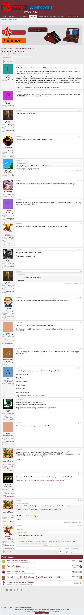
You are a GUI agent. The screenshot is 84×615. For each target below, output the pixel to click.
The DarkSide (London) (8, 469)
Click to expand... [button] (49, 545)
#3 (81, 110)
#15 (81, 399)
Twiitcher (76, 561)
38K (36, 578)
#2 (81, 91)
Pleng (77, 578)
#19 (81, 500)
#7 (81, 200)
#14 (81, 368)
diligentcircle (76, 572)
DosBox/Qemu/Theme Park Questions (20, 582)
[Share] (79, 65)
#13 (81, 349)
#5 (81, 160)
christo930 (9, 562)
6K (33, 584)
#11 (81, 297)
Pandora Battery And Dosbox (17, 560)
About (4, 16)
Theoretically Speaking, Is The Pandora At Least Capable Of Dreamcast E (33, 577)
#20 (81, 526)
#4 (81, 136)
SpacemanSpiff (10, 578)
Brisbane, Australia (9, 493)
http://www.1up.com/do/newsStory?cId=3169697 (49, 480)
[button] (16, 16)
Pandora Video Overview (16, 571)
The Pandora (23, 16)
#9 (81, 249)
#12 (81, 322)
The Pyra (12, 16)
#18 (81, 474)
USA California (10, 266)
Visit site (12, 156)
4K (36, 568)
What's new (42, 16)
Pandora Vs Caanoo (14, 566)
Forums (33, 16)
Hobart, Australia (10, 218)
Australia (12, 155)
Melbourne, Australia (9, 243)
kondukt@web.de (11, 568)
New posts (4, 19)
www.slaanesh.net (9, 245)
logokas (5, 54)
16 (32, 573)
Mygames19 (10, 573)
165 (33, 578)
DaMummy (76, 567)
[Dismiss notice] (81, 24)
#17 (81, 449)
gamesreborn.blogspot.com (8, 344)
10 (31, 584)
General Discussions (25, 562)
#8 (81, 223)
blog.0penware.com (9, 319)
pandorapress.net (10, 133)
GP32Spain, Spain (9, 316)
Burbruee (9, 584)
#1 (81, 65)
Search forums (13, 19)
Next (11, 61)
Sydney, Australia (10, 130)
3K (33, 562)
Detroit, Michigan (10, 418)
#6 (81, 180)
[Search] (81, 16)
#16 (81, 423)
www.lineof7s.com (9, 496)
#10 (81, 271)
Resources (53, 16)
